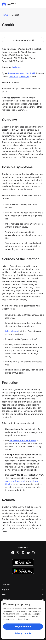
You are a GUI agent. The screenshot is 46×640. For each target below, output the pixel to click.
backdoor (13, 76)
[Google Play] (23, 571)
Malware (16, 67)
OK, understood (23, 626)
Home (5, 15)
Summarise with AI (24, 40)
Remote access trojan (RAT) (21, 73)
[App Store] (23, 562)
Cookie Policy (23, 619)
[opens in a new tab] (12, 552)
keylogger (24, 76)
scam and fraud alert (15, 481)
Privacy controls (23, 633)
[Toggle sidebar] (42, 4)
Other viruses (11, 331)
